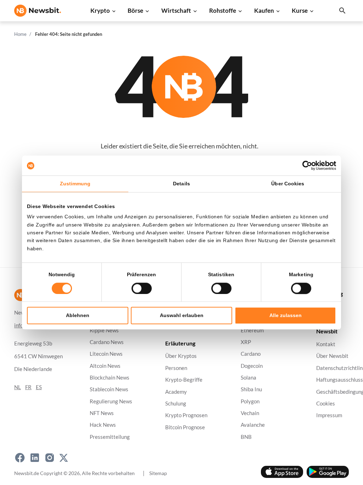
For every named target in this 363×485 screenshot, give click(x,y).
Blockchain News (109, 378)
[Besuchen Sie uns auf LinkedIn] (34, 457)
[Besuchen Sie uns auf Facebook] (20, 457)
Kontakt (325, 345)
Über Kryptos (181, 356)
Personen (176, 368)
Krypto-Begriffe (183, 380)
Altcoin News (105, 366)
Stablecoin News (109, 390)
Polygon (250, 401)
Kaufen (264, 10)
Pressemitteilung (110, 437)
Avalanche (253, 425)
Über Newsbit (332, 356)
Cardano (251, 354)
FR (28, 387)
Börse (135, 10)
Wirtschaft (176, 10)
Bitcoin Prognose (185, 427)
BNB (246, 437)
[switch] (142, 288)
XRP (246, 342)
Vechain (250, 413)
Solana (248, 378)
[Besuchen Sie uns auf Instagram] (49, 457)
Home (20, 34)
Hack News (103, 425)
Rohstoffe (222, 10)
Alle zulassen (285, 315)
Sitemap (158, 473)
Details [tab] (181, 183)
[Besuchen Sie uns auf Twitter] (63, 457)
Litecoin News (106, 354)
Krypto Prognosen (186, 416)
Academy (176, 392)
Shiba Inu (251, 390)
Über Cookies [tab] (287, 183)
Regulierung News (111, 401)
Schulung (175, 403)
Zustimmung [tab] (75, 183)
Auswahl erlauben (181, 315)
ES (39, 387)
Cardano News (107, 342)
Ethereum (252, 330)
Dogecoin (252, 366)
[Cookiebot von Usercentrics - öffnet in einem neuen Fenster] (305, 165)
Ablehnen (77, 315)
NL (17, 387)
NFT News (102, 413)
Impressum (329, 416)
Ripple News (104, 330)
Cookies (325, 403)
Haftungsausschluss (339, 380)
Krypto (100, 10)
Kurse (300, 10)
